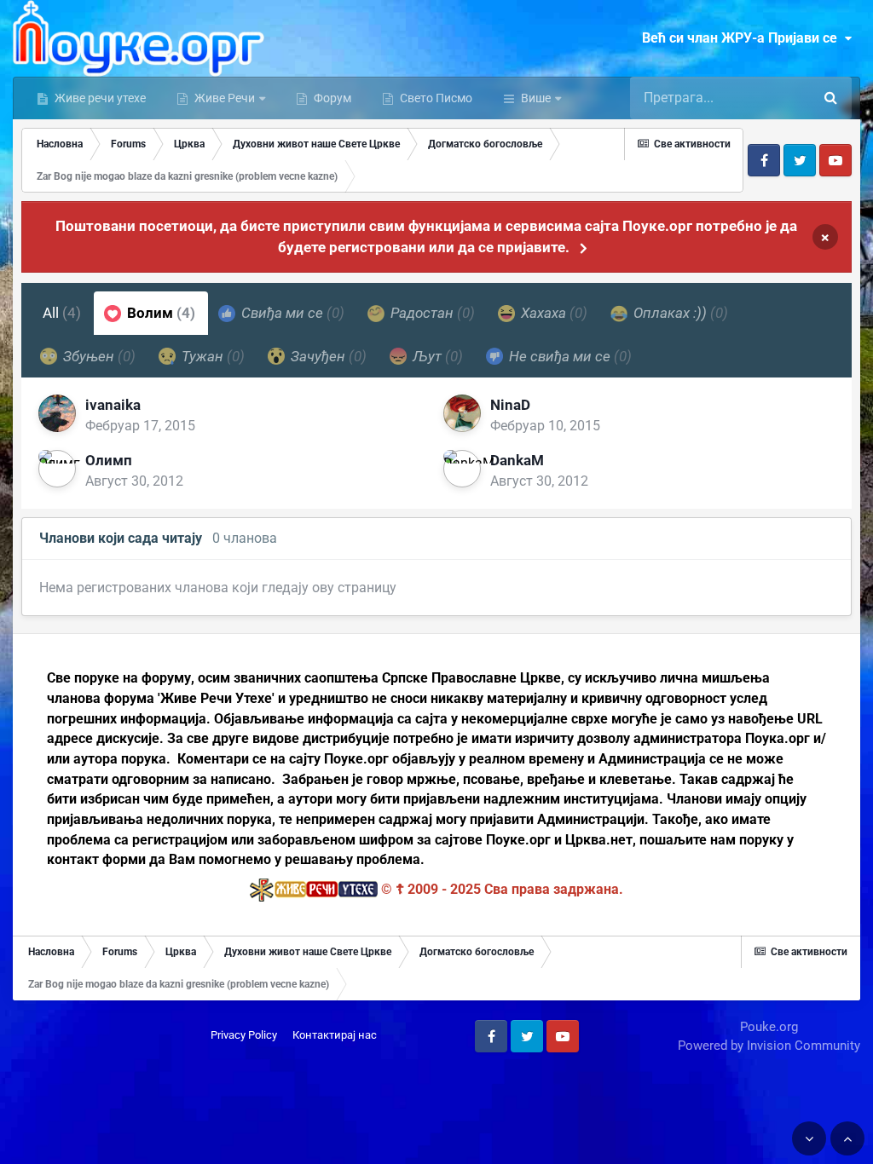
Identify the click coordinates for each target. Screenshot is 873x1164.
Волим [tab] (159, 312)
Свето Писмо (434, 98)
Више (535, 98)
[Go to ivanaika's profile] (57, 413)
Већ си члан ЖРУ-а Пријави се (743, 38)
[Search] (830, 98)
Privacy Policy (244, 1035)
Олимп (108, 460)
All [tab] (62, 312)
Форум (331, 98)
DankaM (517, 460)
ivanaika (113, 404)
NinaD (510, 404)
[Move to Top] (847, 1138)
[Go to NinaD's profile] (462, 413)
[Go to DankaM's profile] (462, 468)
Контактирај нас (334, 1035)
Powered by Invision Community (769, 1045)
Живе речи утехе (99, 98)
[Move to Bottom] (809, 1138)
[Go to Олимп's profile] (57, 468)
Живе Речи (224, 98)
